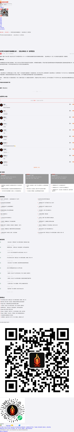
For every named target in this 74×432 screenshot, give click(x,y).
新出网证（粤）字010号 (16, 428)
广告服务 (36, 427)
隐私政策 (23, 427)
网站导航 (49, 427)
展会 (1, 26)
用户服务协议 (18, 427)
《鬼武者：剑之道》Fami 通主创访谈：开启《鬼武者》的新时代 (18, 273)
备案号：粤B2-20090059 (27, 428)
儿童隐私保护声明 (29, 427)
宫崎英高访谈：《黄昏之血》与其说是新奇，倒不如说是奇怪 (18, 247)
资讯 (1, 19)
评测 (1, 23)
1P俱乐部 (2, 27)
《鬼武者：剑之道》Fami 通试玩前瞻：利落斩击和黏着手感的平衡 (19, 278)
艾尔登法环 (2, 29)
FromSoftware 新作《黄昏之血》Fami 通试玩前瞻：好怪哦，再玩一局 (19, 257)
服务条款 (13, 427)
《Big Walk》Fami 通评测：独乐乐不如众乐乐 (15, 288)
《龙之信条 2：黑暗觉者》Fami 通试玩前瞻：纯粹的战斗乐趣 (18, 242)
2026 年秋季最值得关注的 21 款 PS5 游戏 (14, 268)
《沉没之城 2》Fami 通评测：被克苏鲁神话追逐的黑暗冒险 (17, 262)
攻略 (1, 22)
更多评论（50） (37, 167)
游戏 (1, 20)
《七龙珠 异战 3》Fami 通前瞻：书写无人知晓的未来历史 (17, 283)
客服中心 (44, 427)
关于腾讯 (2, 427)
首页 (1, 18)
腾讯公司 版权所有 (4, 431)
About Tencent (7, 427)
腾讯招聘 (40, 427)
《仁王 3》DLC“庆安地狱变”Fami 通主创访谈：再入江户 (17, 252)
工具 (1, 25)
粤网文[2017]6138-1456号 (5, 428)
